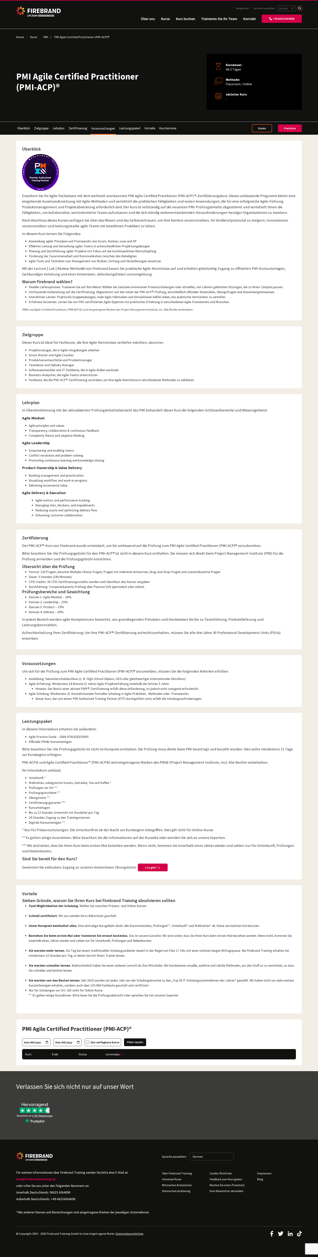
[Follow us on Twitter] (280, 1233)
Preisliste (290, 128)
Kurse (165, 18)
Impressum (264, 1173)
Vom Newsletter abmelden (226, 1191)
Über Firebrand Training (177, 1173)
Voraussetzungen (103, 128)
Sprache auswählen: (264, 8)
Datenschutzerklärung (176, 1191)
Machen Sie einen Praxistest (227, 1185)
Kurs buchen (185, 18)
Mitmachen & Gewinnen (177, 1185)
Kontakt (249, 18)
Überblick (23, 128)
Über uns (148, 18)
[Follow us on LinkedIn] (290, 1233)
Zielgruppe (41, 128)
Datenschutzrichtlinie (129, 1233)
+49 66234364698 (283, 18)
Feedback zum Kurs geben (226, 1179)
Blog (260, 1179)
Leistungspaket (129, 128)
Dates (262, 128)
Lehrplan (58, 128)
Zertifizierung (77, 128)
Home (20, 37)
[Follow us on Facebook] (271, 1233)
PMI (45, 37)
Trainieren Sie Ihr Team (219, 18)
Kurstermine (167, 128)
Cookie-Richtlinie (221, 1173)
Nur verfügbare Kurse (105, 1042)
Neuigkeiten (242, 8)
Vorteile (149, 128)
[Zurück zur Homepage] (38, 11)
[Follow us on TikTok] (299, 1233)
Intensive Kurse (171, 1179)
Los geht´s (152, 867)
